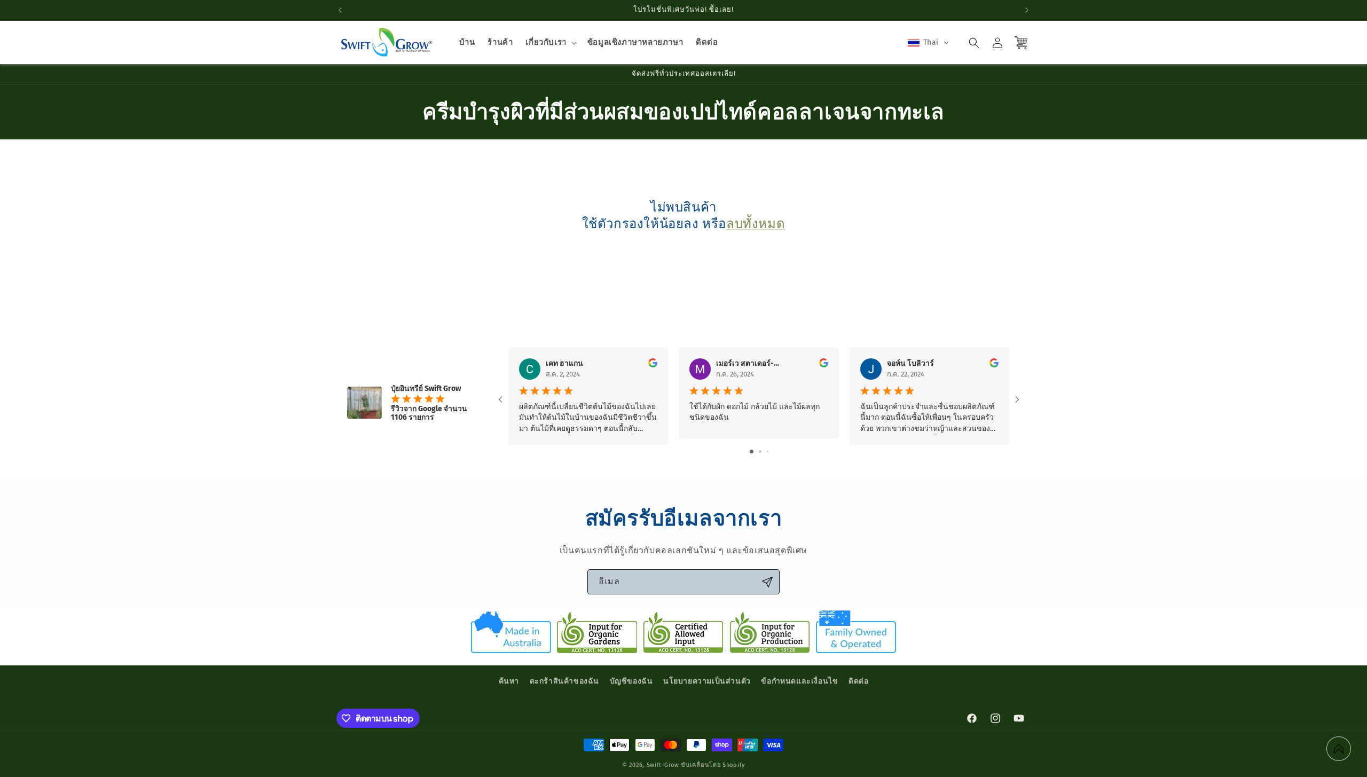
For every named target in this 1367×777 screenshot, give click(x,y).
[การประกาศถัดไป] (1027, 10)
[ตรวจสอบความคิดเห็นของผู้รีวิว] (652, 365)
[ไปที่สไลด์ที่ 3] (767, 451)
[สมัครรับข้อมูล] (767, 581)
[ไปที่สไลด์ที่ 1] (751, 451)
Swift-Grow (663, 765)
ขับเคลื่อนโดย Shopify (713, 765)
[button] (549, 42)
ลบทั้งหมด (755, 223)
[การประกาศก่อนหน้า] (340, 10)
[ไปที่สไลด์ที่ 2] (760, 451)
